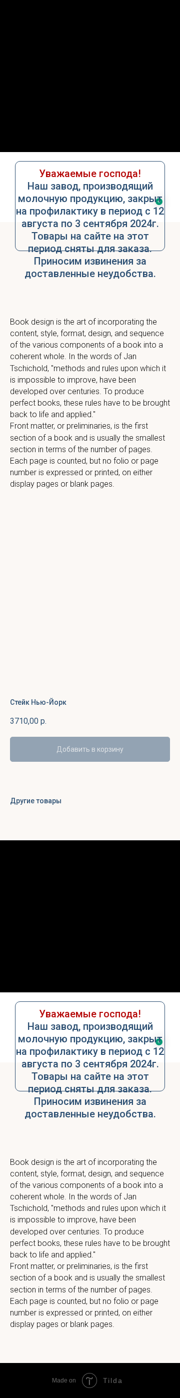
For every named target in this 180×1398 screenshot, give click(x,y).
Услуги (90, 113)
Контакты (90, 132)
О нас (90, 93)
